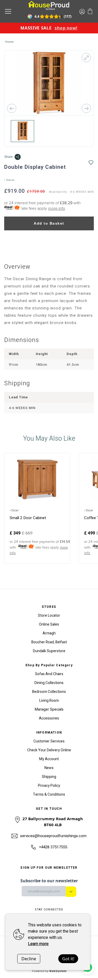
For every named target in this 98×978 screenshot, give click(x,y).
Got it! (68, 959)
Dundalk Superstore (49, 651)
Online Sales (49, 624)
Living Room (49, 700)
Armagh (49, 633)
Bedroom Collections (49, 691)
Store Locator (49, 615)
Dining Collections (49, 683)
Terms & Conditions (49, 794)
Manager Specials (49, 709)
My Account (49, 759)
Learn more (38, 944)
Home (9, 41)
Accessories (49, 718)
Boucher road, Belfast (49, 642)
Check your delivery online (49, 750)
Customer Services (49, 741)
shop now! (66, 28)
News (49, 768)
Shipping (49, 776)
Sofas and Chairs (49, 674)
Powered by (49, 971)
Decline (28, 959)
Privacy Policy (49, 785)
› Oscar (9, 179)
